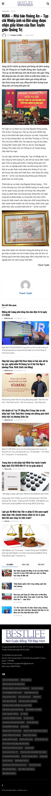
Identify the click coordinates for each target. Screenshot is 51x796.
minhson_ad (8, 318)
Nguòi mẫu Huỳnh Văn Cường (35, 731)
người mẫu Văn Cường (11, 735)
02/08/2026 (18, 371)
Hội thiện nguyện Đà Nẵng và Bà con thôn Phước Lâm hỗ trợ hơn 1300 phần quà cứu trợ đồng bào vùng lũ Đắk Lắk (31, 573)
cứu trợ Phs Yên (9, 697)
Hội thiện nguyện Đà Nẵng (13, 709)
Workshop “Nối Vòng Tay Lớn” (14, 765)
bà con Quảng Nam (10, 680)
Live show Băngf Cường (12, 718)
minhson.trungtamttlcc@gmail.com (20, 663)
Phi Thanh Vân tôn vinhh (12, 748)
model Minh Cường (10, 727)
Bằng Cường (26, 680)
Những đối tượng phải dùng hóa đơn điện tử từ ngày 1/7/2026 (24, 313)
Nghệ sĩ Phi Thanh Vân (12, 731)
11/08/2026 (18, 318)
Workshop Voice (21, 761)
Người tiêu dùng (29, 735)
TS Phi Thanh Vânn (29, 756)
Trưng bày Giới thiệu (11, 756)
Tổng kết (43, 756)
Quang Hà (29, 748)
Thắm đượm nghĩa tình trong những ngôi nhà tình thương (30, 584)
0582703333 (15, 666)
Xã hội (13, 11)
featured (37, 697)
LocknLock (28, 718)
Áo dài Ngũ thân (9, 769)
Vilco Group (7, 761)
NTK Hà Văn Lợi (41, 739)
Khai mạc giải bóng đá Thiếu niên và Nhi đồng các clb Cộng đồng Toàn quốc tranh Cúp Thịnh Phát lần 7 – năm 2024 (31, 597)
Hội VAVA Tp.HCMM (33, 709)
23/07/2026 (17, 469)
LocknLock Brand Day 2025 (13, 722)
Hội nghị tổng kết (9, 701)
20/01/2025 (29, 35)
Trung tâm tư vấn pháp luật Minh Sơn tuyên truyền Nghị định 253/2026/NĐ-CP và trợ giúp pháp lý (24, 464)
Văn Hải (6, 521)
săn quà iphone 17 (10, 752)
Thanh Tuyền (16, 35)
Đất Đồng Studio (9, 773)
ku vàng (24, 714)
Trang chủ (5, 11)
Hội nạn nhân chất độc (28, 701)
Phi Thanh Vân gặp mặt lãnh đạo (15, 744)
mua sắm (24, 727)
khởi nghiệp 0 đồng (10, 714)
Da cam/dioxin (24, 697)
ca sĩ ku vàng (37, 688)
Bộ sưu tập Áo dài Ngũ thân (13, 684)
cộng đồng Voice (31, 693)
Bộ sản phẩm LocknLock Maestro (16, 688)
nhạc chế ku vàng (10, 739)
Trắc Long (8, 469)
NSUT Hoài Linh (26, 739)
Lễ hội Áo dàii (32, 722)
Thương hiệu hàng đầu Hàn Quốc (33, 752)
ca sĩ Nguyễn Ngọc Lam (12, 693)
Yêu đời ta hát (34, 765)
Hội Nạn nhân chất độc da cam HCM (17, 705)
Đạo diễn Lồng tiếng (26, 769)
